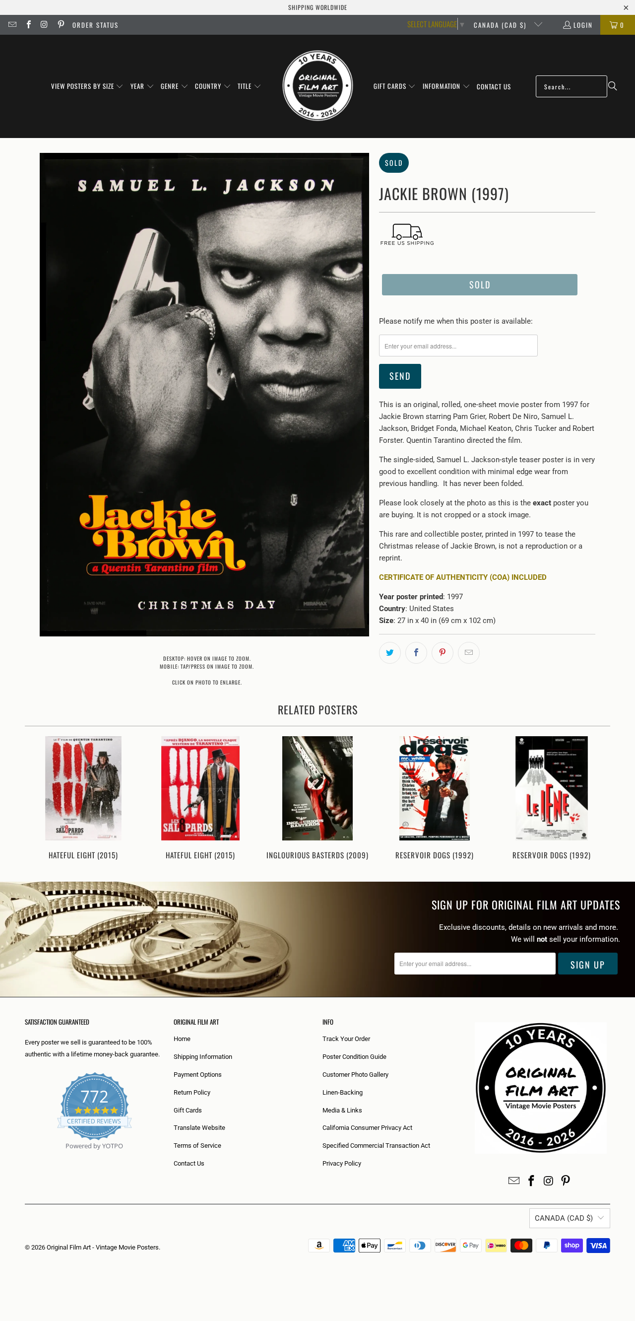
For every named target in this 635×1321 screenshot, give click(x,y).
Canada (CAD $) (501, 25)
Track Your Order (346, 1039)
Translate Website (199, 1127)
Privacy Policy (341, 1163)
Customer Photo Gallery (355, 1074)
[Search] (612, 86)
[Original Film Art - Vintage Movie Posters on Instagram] (44, 25)
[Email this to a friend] (469, 653)
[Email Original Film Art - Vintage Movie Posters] (11, 25)
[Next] (596, 799)
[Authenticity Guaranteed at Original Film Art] (25, 1157)
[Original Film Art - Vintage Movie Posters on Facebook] (27, 25)
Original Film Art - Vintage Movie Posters (103, 1247)
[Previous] (39, 799)
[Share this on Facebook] (416, 653)
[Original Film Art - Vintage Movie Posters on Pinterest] (60, 25)
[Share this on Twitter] (390, 653)
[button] (87, 86)
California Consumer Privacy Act (367, 1127)
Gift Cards (188, 1110)
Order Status (95, 25)
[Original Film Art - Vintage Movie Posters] (318, 86)
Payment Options (198, 1074)
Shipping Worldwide (317, 7)
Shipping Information (203, 1056)
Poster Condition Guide (354, 1056)
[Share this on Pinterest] (442, 653)
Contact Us (189, 1163)
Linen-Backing (342, 1092)
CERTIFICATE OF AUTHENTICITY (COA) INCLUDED (463, 577)
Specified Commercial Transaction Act (376, 1145)
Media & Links (342, 1110)
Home (182, 1039)
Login (583, 25)
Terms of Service (197, 1145)
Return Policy (192, 1092)
